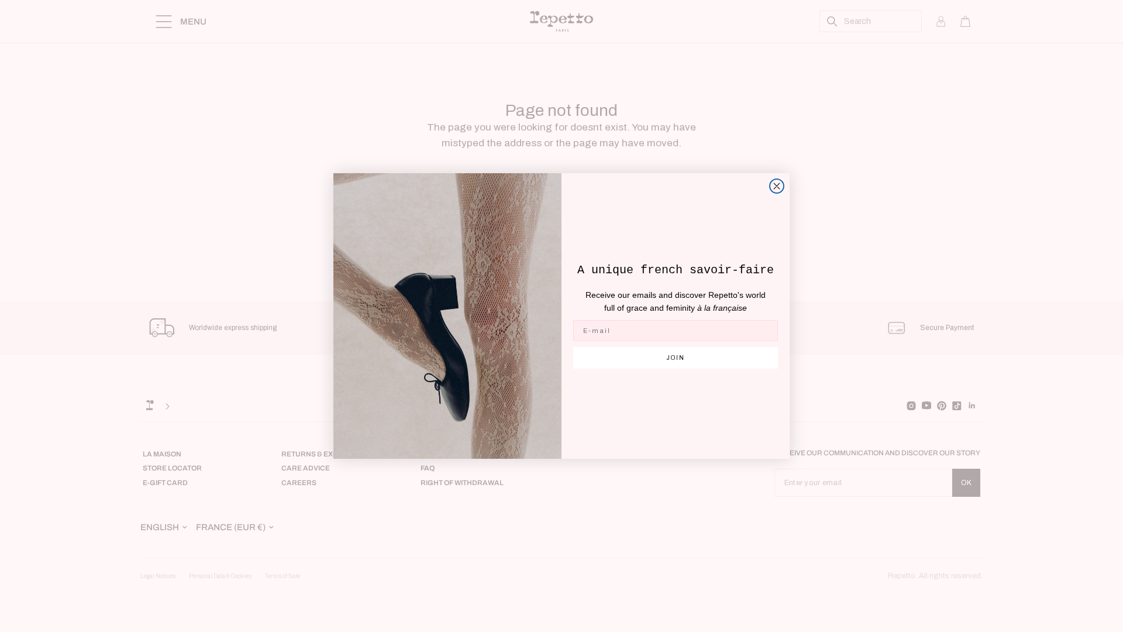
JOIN (676, 358)
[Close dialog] (777, 186)
